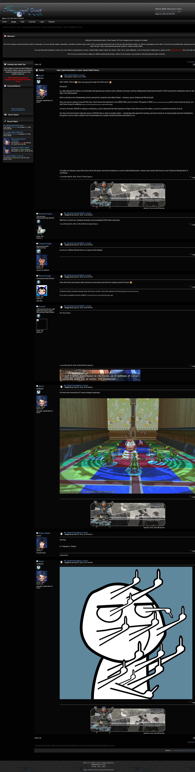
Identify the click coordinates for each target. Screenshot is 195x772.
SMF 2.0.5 (86, 763)
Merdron (14, 127)
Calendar (32, 22)
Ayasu (41, 75)
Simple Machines (107, 763)
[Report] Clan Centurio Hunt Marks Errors (18, 80)
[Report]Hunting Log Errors (18, 78)
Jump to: (168, 750)
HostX (103, 764)
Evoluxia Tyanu (45, 214)
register (179, 9)
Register (52, 22)
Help (22, 22)
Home (4, 22)
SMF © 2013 (96, 763)
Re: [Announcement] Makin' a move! (77, 213)
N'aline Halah (44, 533)
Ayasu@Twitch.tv (13, 86)
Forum (13, 22)
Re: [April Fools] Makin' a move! (76, 385)
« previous (190, 62)
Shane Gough (44, 276)
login (173, 9)
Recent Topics (12, 121)
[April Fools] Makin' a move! (74, 75)
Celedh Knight (44, 244)
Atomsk (41, 306)
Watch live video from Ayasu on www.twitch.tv (18, 109)
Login (42, 22)
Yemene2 (15, 134)
